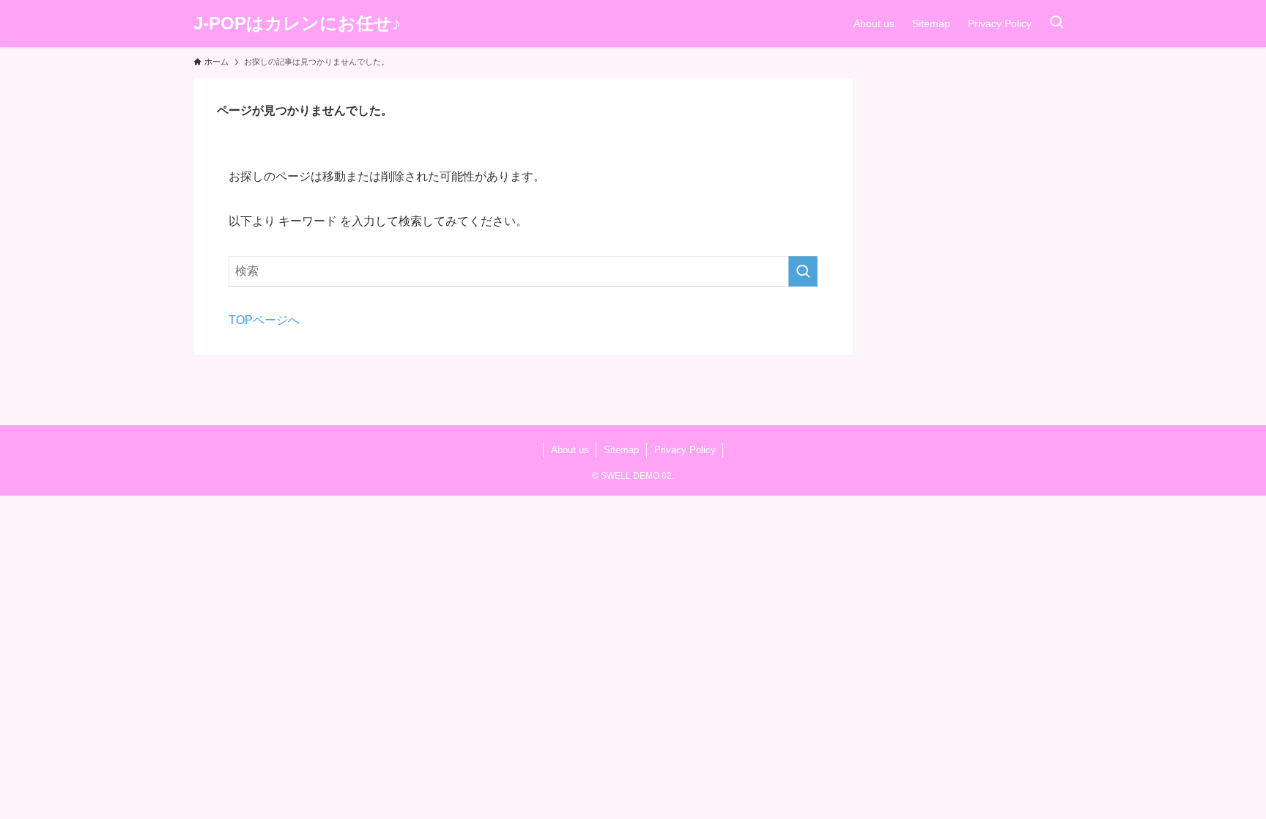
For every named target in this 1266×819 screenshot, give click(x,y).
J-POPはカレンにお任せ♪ (297, 23)
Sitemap (621, 449)
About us (570, 449)
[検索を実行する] (803, 271)
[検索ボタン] (1056, 23)
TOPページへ (264, 320)
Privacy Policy (685, 449)
